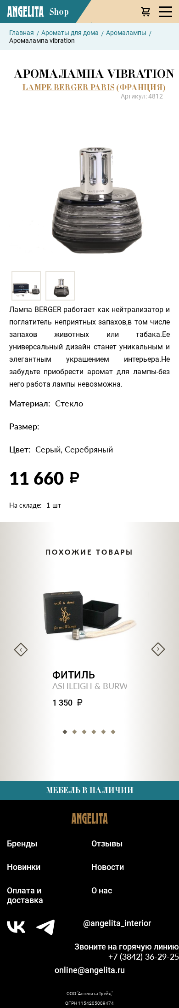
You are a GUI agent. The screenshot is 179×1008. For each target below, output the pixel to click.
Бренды (22, 843)
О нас (101, 890)
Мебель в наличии (90, 790)
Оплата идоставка (25, 895)
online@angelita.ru (90, 970)
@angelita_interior (117, 923)
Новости (107, 867)
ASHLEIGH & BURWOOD (99, 685)
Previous (21, 649)
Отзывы (107, 843)
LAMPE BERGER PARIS (68, 87)
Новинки (23, 867)
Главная (21, 32)
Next (158, 649)
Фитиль (73, 675)
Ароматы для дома (70, 32)
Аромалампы (126, 32)
